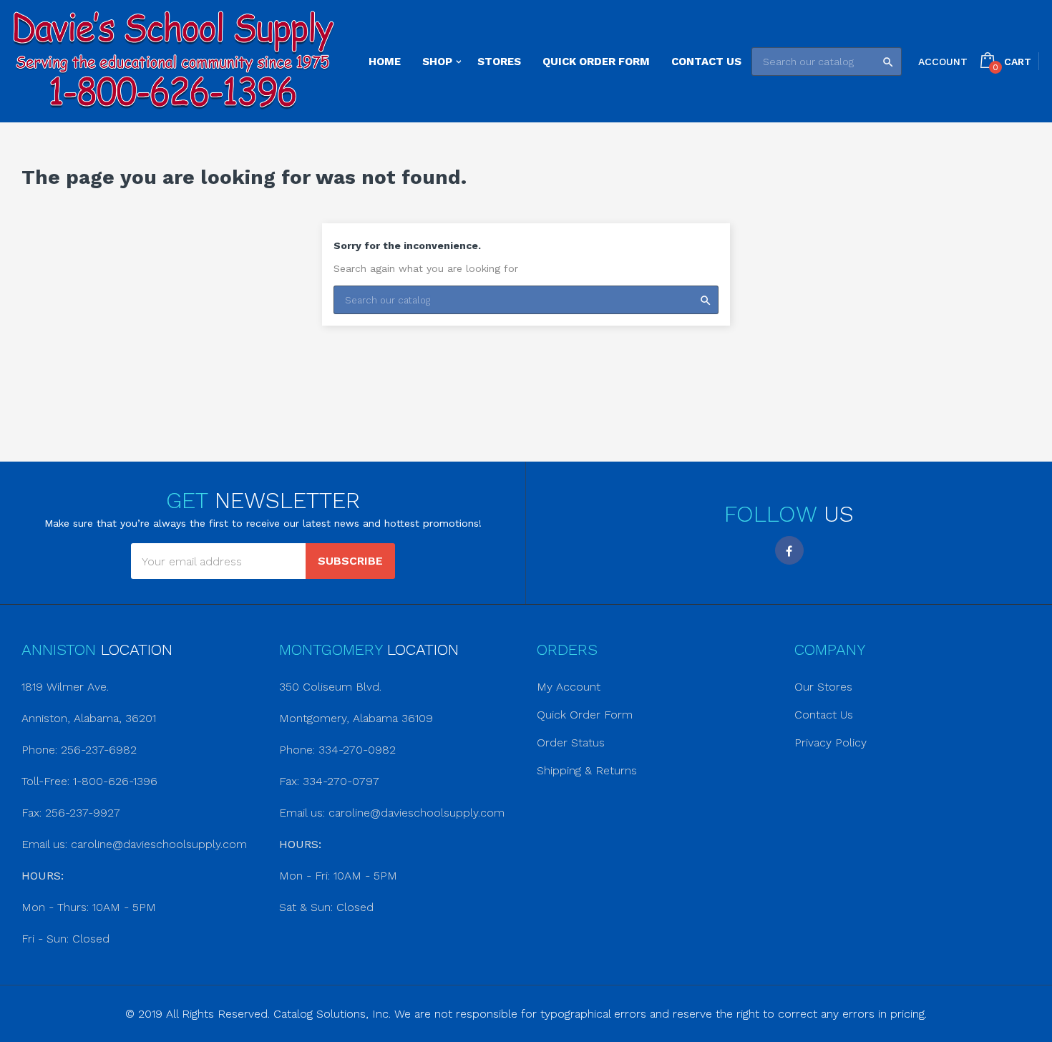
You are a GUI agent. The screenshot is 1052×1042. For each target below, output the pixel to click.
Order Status (571, 742)
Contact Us (823, 714)
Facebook (789, 550)
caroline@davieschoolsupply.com (159, 844)
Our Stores (823, 686)
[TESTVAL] (173, 61)
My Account (568, 686)
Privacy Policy (830, 742)
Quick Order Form (585, 714)
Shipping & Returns (587, 770)
